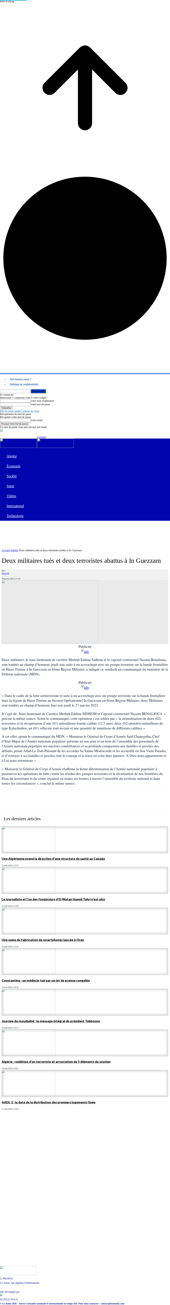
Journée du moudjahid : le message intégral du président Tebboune (51, 1021)
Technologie (15, 516)
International (15, 506)
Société (11, 476)
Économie (13, 466)
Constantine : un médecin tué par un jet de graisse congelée (46, 980)
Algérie (12, 456)
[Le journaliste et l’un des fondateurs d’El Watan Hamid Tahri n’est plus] (28, 892)
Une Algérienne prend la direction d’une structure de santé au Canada (53, 858)
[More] (130, 802)
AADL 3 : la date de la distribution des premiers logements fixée (48, 1102)
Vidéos (11, 496)
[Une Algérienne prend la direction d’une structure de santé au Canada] (28, 851)
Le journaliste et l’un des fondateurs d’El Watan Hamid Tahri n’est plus (53, 899)
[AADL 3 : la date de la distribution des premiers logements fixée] (28, 1095)
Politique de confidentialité (24, 384)
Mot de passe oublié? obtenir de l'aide (19, 411)
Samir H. (5, 573)
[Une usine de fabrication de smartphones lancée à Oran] (28, 933)
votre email (36, 420)
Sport (10, 486)
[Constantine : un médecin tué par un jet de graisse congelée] (28, 973)
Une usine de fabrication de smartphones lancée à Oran (43, 940)
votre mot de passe (40, 404)
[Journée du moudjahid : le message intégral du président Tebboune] (28, 1014)
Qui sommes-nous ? (20, 379)
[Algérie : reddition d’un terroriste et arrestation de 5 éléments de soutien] (28, 1054)
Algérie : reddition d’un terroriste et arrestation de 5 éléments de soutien (56, 1062)
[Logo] (18, 446)
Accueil (6, 550)
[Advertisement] (39, 528)
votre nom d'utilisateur (42, 400)
